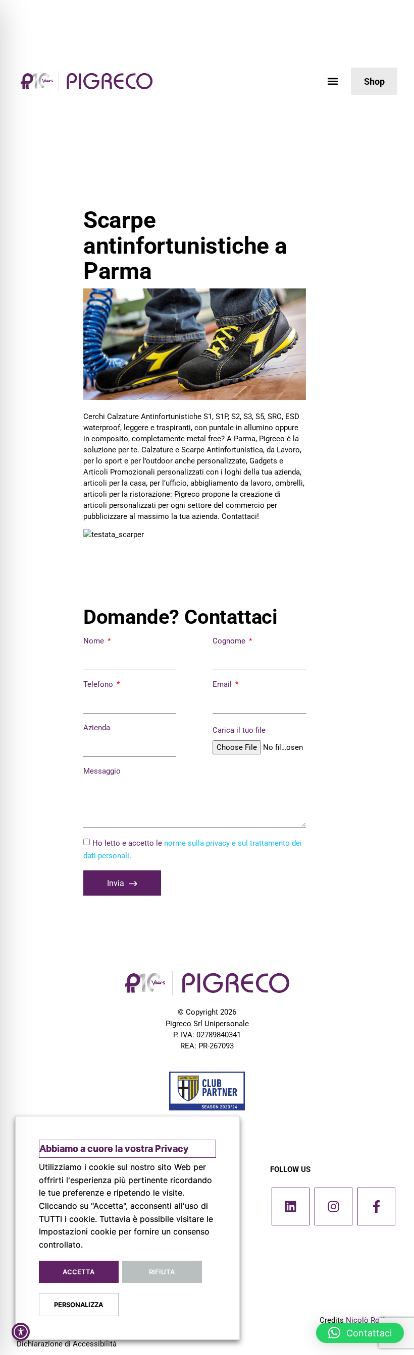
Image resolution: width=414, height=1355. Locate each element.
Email (223, 684)
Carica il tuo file (239, 730)
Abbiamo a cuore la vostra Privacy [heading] (114, 1148)
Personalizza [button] (78, 1305)
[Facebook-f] (376, 1206)
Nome (94, 640)
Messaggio (102, 771)
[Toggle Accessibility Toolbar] (21, 1332)
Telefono (99, 684)
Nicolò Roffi (366, 1320)
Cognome (230, 640)
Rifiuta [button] (162, 1272)
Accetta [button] (78, 1272)
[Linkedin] (290, 1206)
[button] (332, 81)
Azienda (96, 727)
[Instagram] (333, 1206)
